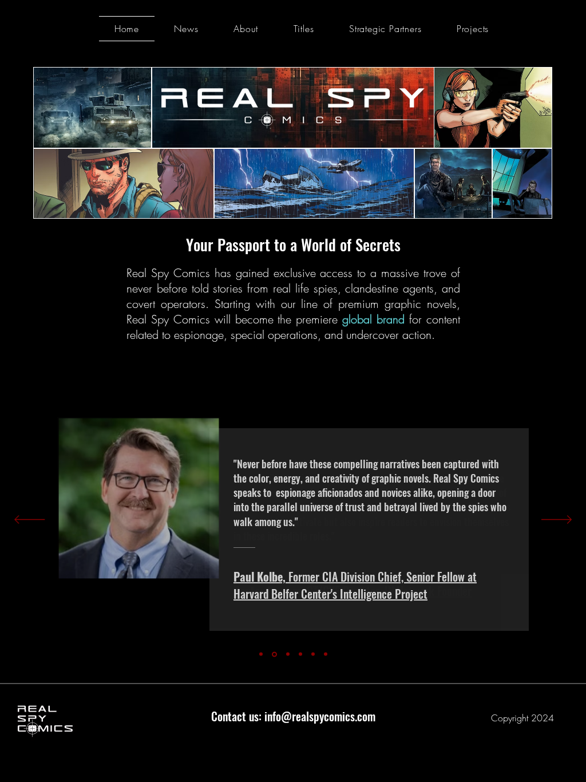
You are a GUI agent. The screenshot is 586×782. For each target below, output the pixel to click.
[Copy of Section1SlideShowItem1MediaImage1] (274, 654)
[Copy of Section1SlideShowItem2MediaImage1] (325, 654)
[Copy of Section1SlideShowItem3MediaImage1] (313, 654)
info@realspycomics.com (319, 716)
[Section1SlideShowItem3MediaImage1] (300, 654)
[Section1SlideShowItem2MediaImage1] (288, 654)
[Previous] (29, 520)
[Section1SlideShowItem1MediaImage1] (261, 654)
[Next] (556, 520)
